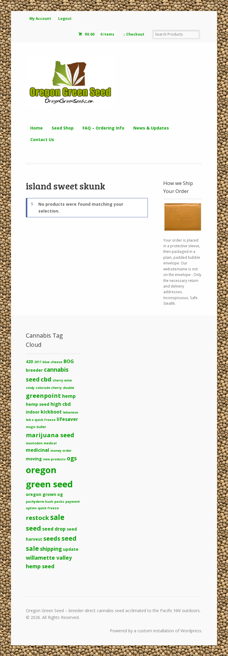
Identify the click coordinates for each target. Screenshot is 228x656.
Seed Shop (63, 128)
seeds (51, 538)
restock (37, 517)
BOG (69, 361)
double (68, 388)
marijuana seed (50, 435)
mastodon (34, 443)
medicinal (37, 450)
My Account (40, 18)
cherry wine (62, 380)
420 (29, 361)
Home (36, 128)
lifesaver (67, 419)
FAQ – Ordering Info (103, 128)
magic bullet (36, 427)
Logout (65, 18)
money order (61, 450)
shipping (51, 548)
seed (33, 528)
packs (59, 501)
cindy (30, 388)
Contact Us (42, 139)
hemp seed (37, 404)
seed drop (54, 529)
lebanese (70, 412)
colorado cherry (49, 388)
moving (34, 459)
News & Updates (151, 128)
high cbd (60, 404)
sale (57, 517)
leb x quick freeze (41, 420)
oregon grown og (44, 494)
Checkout (135, 34)
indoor (32, 412)
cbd (46, 379)
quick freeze (48, 508)
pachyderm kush (39, 501)
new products (54, 459)
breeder (34, 370)
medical (50, 443)
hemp (69, 396)
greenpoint (43, 395)
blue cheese (52, 362)
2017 (37, 362)
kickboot (51, 411)
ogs (72, 458)
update (70, 549)
